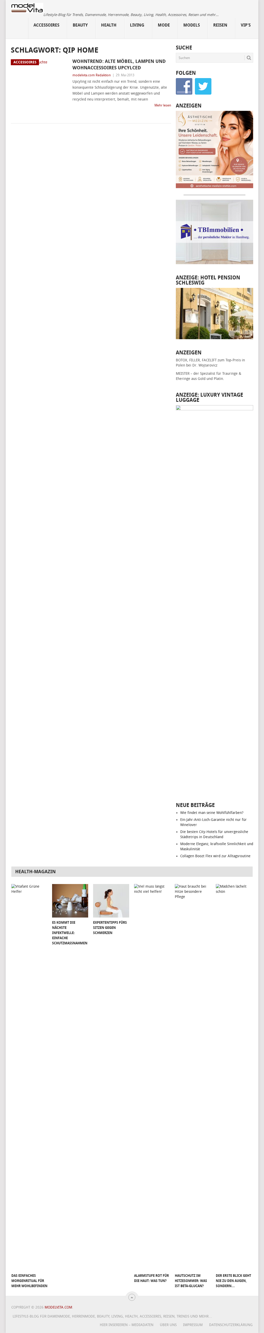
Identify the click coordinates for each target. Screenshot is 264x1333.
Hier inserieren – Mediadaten (126, 1325)
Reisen (220, 25)
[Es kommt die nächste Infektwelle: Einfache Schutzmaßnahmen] (70, 901)
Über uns (168, 1325)
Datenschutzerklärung (231, 1325)
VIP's (246, 25)
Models (191, 25)
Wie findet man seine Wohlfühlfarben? (211, 813)
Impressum (193, 1325)
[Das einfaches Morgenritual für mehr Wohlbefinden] (29, 1077)
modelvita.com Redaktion (91, 75)
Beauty (80, 25)
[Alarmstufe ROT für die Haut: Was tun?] (152, 1077)
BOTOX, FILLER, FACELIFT (196, 360)
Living (137, 25)
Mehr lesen (162, 105)
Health (109, 25)
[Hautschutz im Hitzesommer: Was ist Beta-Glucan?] (193, 1077)
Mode (164, 25)
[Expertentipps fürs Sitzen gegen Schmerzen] (111, 901)
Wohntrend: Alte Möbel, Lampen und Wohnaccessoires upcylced (119, 65)
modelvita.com (58, 1307)
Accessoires (46, 25)
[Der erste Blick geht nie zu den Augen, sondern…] (234, 1077)
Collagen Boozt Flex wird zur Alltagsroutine (215, 856)
